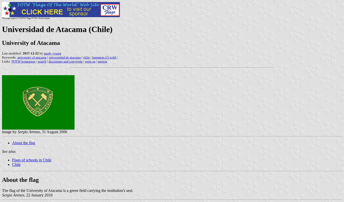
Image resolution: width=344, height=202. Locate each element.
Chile (16, 164)
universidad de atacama (65, 57)
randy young (52, 53)
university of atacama (32, 57)
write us (90, 61)
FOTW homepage (24, 61)
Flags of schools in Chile (31, 160)
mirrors (102, 61)
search (42, 61)
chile (86, 57)
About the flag (23, 143)
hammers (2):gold (104, 57)
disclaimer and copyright (66, 61)
